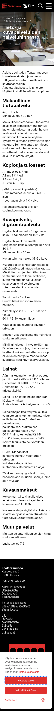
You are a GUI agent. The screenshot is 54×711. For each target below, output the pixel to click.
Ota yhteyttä (9, 593)
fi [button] (29, 6)
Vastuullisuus (10, 609)
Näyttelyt (7, 618)
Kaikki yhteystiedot (13, 586)
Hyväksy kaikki (26, 680)
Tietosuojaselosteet (14, 602)
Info (4, 615)
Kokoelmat (20, 18)
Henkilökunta (10, 590)
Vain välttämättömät (25, 690)
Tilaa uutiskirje (10, 597)
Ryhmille (7, 625)
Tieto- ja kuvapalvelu (17, 21)
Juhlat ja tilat (10, 628)
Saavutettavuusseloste (16, 606)
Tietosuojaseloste (28, 671)
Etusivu (6, 18)
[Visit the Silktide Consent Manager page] (43, 700)
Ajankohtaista (10, 622)
